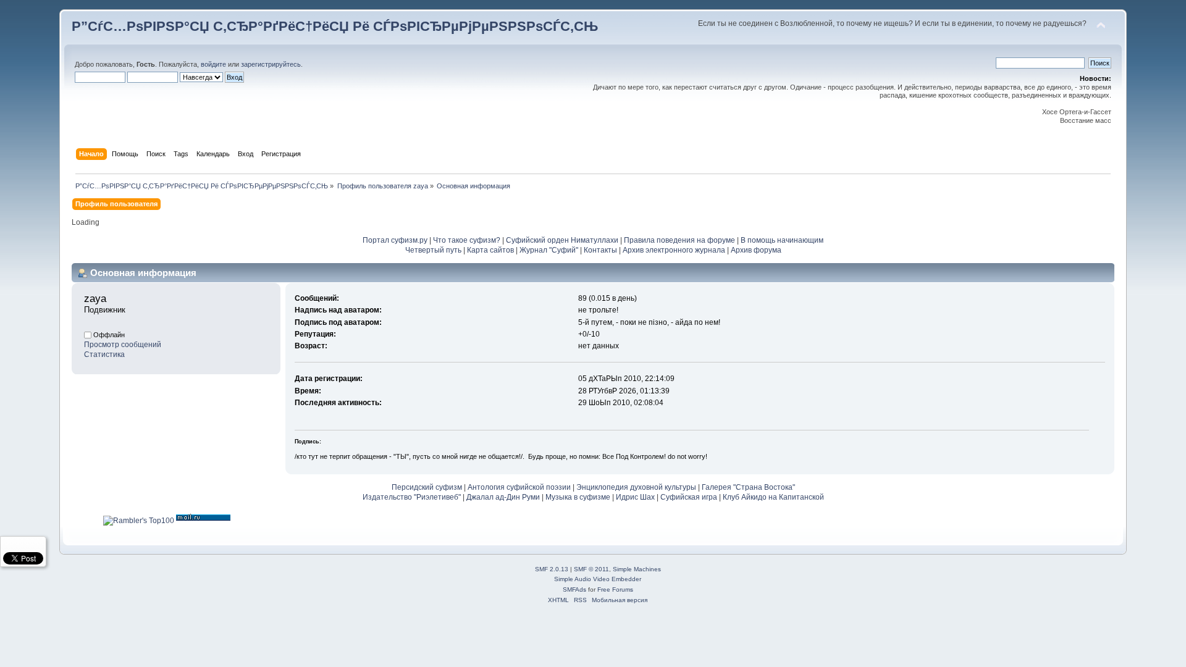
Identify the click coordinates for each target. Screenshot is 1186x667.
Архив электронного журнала (674, 250)
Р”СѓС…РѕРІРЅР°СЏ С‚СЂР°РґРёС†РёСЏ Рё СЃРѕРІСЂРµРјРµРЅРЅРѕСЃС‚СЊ (335, 26)
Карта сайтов (490, 250)
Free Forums (615, 589)
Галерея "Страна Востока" (748, 487)
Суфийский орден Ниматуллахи (562, 240)
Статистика (104, 354)
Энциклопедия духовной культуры (636, 487)
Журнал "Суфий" (548, 250)
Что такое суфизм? (467, 240)
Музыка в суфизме (577, 497)
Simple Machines (637, 569)
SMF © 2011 (591, 569)
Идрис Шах (635, 497)
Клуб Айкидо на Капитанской (773, 497)
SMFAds (574, 589)
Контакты (600, 250)
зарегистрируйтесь (271, 64)
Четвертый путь (433, 250)
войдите (213, 64)
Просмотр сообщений (122, 344)
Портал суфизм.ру (395, 240)
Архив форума (756, 250)
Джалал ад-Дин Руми (503, 497)
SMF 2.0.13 (551, 569)
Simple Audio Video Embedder (597, 579)
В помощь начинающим (782, 240)
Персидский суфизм (427, 487)
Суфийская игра (688, 497)
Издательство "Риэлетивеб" (412, 497)
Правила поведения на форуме (679, 240)
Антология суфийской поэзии (519, 487)
